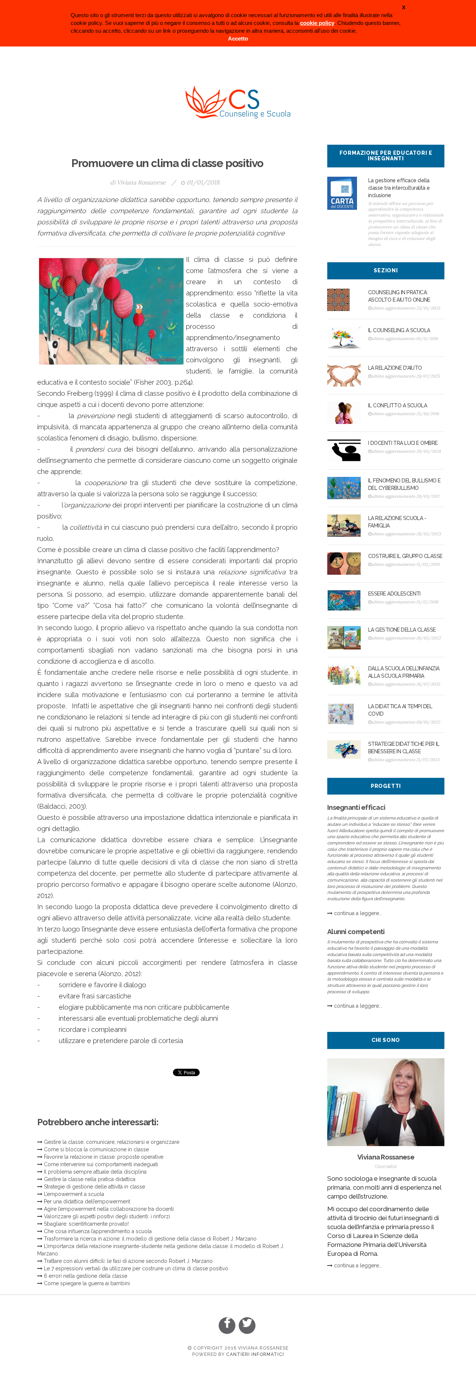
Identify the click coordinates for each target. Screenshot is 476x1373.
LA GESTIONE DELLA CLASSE (402, 630)
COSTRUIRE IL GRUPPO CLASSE (405, 556)
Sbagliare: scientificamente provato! (86, 1224)
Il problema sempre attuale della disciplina (95, 1172)
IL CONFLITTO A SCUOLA (397, 405)
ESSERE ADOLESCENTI (394, 594)
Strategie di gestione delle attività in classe (94, 1187)
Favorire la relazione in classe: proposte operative (103, 1157)
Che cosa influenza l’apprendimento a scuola (98, 1231)
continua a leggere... (358, 913)
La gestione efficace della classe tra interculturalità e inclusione (399, 187)
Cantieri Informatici (255, 1354)
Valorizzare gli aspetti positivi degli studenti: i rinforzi (107, 1216)
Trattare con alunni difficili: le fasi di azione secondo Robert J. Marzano (128, 1261)
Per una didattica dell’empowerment (87, 1201)
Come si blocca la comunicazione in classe (96, 1149)
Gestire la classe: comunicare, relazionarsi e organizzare (111, 1142)
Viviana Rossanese (141, 182)
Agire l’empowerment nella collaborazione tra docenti (109, 1209)
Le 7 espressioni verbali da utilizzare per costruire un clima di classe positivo (136, 1268)
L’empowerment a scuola (74, 1194)
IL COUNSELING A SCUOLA (399, 330)
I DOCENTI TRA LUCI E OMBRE (402, 443)
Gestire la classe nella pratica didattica (89, 1179)
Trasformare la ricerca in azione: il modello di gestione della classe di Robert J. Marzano (150, 1239)
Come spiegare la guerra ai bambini (87, 1283)
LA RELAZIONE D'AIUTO (395, 368)
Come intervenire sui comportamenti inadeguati (101, 1164)
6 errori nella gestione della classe (85, 1276)
